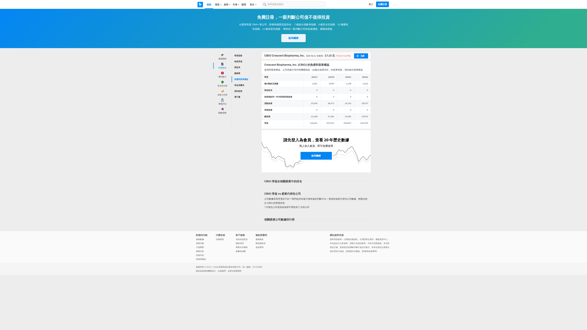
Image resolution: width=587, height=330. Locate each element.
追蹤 (363, 56)
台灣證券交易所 (367, 239)
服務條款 (260, 239)
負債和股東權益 (241, 79)
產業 (226, 4)
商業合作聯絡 (242, 247)
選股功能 (200, 243)
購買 (244, 4)
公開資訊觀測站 (351, 239)
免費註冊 (382, 4)
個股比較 (200, 251)
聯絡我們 (240, 243)
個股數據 (200, 239)
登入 (371, 4)
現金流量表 (239, 85)
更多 (252, 4)
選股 (217, 4)
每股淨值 (238, 61)
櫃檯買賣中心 (382, 239)
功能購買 (220, 239)
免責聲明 (260, 247)
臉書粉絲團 (241, 251)
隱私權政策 (261, 243)
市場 (235, 4)
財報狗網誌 (201, 259)
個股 (209, 4)
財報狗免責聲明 (369, 251)
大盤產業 (200, 247)
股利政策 (238, 91)
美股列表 (200, 255)
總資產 (237, 73)
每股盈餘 (238, 55)
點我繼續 (293, 38)
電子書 (237, 97)
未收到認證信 (242, 239)
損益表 (237, 67)
